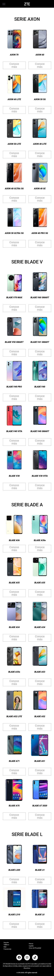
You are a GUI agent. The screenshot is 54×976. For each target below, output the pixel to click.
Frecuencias (7, 949)
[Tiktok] (35, 957)
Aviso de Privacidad (35, 948)
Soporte (6, 942)
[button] (3, 3)
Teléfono (6, 944)
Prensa (31, 943)
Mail (5, 947)
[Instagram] (27, 957)
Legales (31, 946)
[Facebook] (19, 957)
